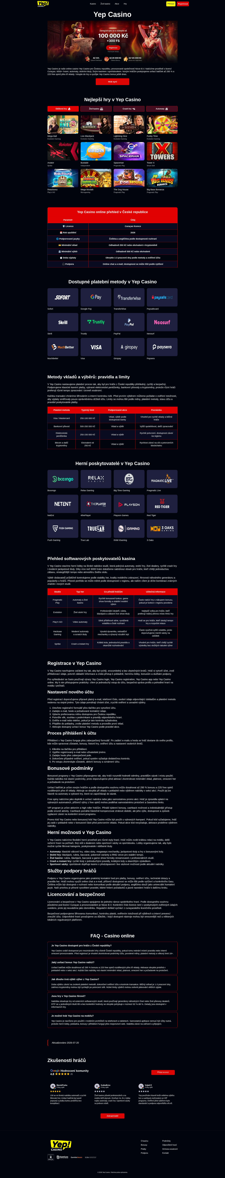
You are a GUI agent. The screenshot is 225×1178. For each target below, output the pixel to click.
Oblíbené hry (61, 109)
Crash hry (127, 109)
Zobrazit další (112, 1116)
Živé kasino (94, 109)
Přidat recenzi (163, 1072)
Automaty (160, 109)
